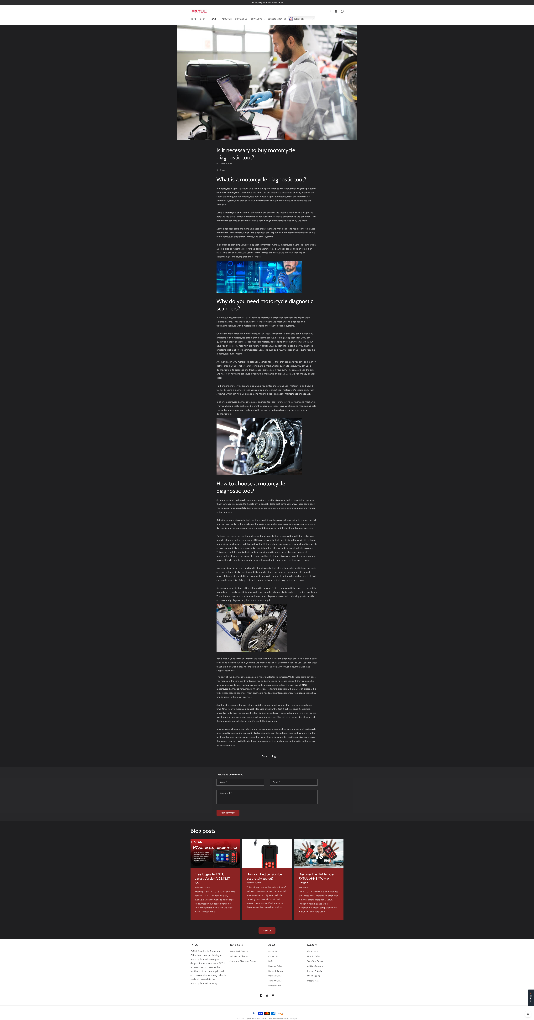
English (298, 18)
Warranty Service (276, 975)
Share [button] (222, 170)
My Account (312, 951)
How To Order (313, 956)
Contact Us (273, 956)
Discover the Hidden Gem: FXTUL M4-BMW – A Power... (318, 878)
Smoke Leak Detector (239, 951)
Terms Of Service (276, 981)
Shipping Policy (275, 966)
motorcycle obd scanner (237, 212)
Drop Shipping (313, 975)
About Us (272, 951)
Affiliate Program (315, 966)
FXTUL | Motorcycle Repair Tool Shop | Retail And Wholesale (263, 1019)
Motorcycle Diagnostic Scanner (243, 961)
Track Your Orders (315, 961)
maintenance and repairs (297, 393)
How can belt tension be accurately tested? (264, 876)
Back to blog (269, 756)
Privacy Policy (274, 985)
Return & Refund (275, 971)
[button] (203, 19)
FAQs (270, 961)
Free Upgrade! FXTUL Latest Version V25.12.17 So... (212, 878)
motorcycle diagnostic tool (232, 188)
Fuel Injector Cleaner (238, 956)
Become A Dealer (315, 971)
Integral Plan (313, 981)
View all (267, 930)
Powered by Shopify (290, 1019)
